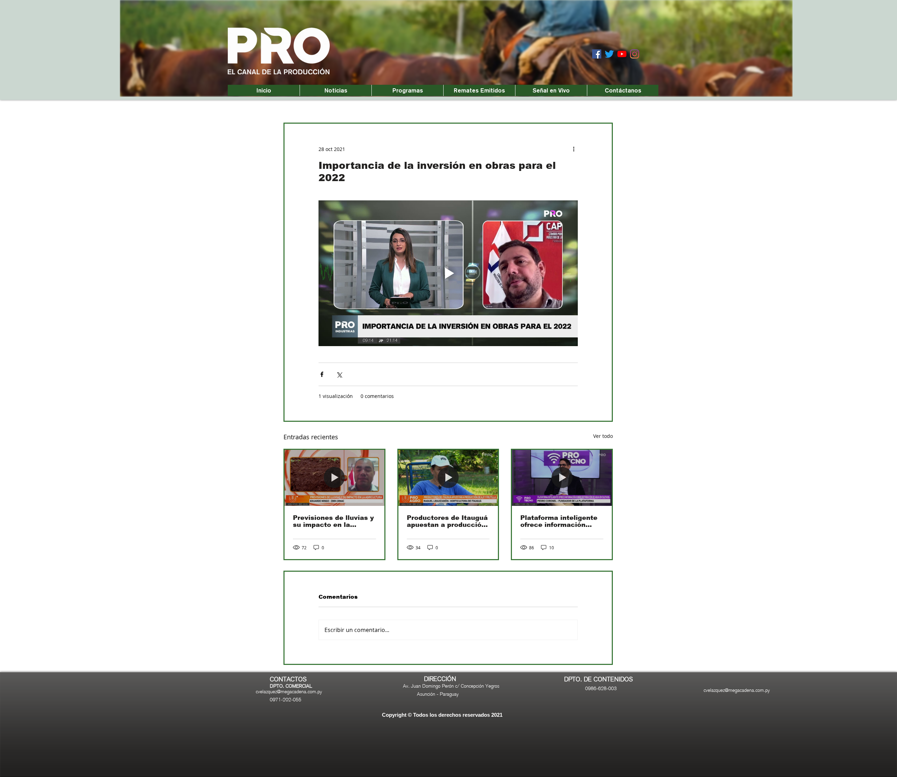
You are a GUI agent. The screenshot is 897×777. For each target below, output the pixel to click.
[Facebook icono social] (596, 54)
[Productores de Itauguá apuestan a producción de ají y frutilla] (448, 478)
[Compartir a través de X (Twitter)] (339, 374)
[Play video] (448, 273)
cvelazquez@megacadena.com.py (289, 691)
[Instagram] (634, 54)
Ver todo (603, 436)
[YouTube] (621, 54)
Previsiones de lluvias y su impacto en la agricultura (333, 521)
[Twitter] (609, 54)
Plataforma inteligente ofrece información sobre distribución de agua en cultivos (558, 521)
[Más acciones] (573, 149)
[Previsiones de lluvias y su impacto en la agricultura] (334, 478)
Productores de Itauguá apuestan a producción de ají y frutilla (447, 521)
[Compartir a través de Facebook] (322, 374)
